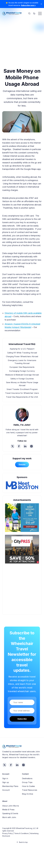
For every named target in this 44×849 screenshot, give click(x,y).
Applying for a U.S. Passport (22, 349)
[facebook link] (19, 446)
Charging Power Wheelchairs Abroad (22, 356)
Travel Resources (29, 790)
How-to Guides (28, 786)
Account (6, 790)
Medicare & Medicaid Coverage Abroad (22, 375)
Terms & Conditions (21, 833)
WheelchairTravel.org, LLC (26, 828)
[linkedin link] (25, 446)
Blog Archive (27, 794)
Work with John (9, 817)
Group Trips (27, 782)
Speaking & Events (10, 813)
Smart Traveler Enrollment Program (22, 389)
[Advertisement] (22, 39)
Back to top (23, 842)
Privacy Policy (7, 833)
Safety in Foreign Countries (22, 378)
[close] (41, 4)
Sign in (5, 778)
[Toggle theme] (34, 13)
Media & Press (8, 809)
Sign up (5, 782)
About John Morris (10, 806)
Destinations (27, 778)
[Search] (29, 13)
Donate (22, 464)
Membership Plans (10, 786)
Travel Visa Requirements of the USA (22, 397)
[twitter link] (12, 446)
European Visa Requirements (22, 367)
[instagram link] (31, 446)
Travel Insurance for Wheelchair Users (22, 393)
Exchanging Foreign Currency (22, 371)
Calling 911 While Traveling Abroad (22, 353)
